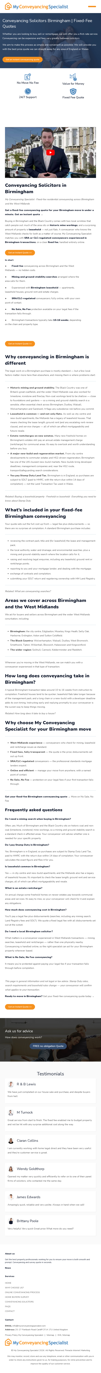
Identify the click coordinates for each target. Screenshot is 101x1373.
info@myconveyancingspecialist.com (29, 1325)
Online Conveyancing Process (22, 1292)
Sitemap (50, 1335)
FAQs (8, 1306)
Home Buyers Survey (17, 1297)
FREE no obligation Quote (48, 1046)
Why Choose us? (14, 1287)
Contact (10, 1311)
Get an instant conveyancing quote (22, 59)
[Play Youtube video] (50, 152)
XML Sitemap (63, 1335)
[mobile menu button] (92, 6)
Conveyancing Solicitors (19, 1301)
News (8, 1268)
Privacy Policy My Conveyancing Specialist (24, 1335)
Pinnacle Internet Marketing (77, 1350)
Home (8, 1282)
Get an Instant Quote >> (20, 252)
